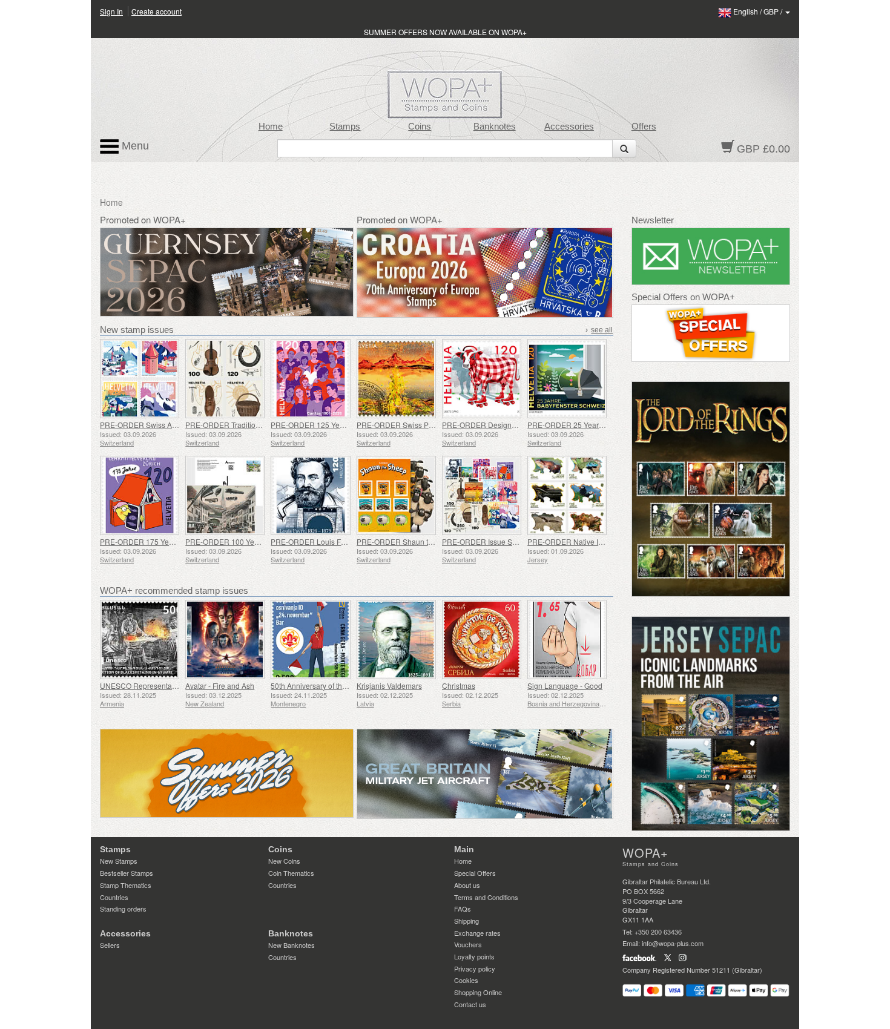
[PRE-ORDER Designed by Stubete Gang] (481, 378)
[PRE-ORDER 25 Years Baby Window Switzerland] (567, 378)
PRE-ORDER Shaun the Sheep (408, 541)
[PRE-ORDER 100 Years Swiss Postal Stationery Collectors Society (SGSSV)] (225, 495)
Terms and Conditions (486, 897)
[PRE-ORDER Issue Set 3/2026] (481, 495)
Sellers (110, 945)
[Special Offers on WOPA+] (711, 333)
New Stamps (118, 861)
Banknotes (494, 126)
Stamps (344, 126)
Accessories (569, 126)
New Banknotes (291, 945)
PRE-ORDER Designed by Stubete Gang (509, 424)
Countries (114, 897)
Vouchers (468, 944)
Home (271, 126)
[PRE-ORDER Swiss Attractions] (139, 378)
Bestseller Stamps (126, 873)
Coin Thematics (291, 873)
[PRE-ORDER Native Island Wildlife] (567, 495)
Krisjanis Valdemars (389, 685)
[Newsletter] (711, 256)
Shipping (466, 920)
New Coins (284, 861)
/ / (758, 11)
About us (467, 885)
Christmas (458, 685)
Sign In (111, 11)
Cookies (466, 980)
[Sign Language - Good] (567, 639)
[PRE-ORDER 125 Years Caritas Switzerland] (310, 378)
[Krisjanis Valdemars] (396, 639)
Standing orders (123, 908)
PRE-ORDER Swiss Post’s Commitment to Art (431, 424)
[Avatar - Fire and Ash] (225, 639)
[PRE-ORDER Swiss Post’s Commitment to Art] (396, 378)
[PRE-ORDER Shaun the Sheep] (396, 495)
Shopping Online (478, 992)
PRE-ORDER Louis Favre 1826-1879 (332, 541)
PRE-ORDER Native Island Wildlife (584, 541)
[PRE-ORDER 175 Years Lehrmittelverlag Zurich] (139, 495)
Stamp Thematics (125, 885)
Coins (419, 126)
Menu (134, 146)
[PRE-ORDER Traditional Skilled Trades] (225, 378)
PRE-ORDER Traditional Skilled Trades (249, 424)
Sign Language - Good (564, 685)
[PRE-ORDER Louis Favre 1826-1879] (310, 495)
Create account (156, 11)
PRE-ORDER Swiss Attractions (151, 424)
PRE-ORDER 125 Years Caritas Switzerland (343, 424)
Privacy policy (474, 968)
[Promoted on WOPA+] (227, 773)
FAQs (462, 908)
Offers (643, 126)
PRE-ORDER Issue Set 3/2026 (492, 541)
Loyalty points (474, 956)
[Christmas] (481, 639)
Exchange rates (477, 933)
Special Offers (475, 873)
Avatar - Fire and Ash (219, 685)
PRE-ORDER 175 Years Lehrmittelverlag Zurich (178, 541)
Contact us (470, 1004)
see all (602, 330)
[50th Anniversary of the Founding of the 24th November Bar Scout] (310, 639)
